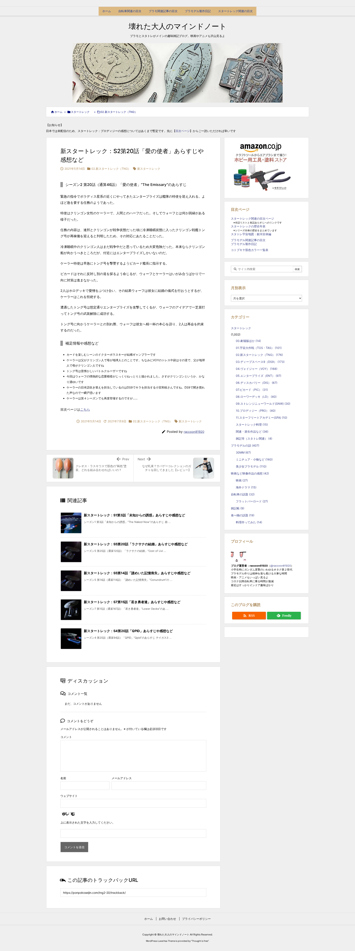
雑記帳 (237, 508)
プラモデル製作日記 (244, 244)
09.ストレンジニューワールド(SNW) (263, 403)
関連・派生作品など (252, 431)
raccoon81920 (194, 432)
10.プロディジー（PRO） (255, 410)
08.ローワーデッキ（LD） (256, 396)
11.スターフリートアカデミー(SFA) (261, 417)
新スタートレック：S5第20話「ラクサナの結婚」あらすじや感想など (136, 544)
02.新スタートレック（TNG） (119, 111)
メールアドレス (122, 778)
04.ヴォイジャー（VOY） (256, 368)
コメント (66, 737)
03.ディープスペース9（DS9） (260, 361)
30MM (243, 452)
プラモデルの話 (245, 445)
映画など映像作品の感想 (250, 473)
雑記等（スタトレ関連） (254, 438)
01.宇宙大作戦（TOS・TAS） (259, 347)
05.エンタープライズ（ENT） (258, 375)
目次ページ (182, 131)
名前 (63, 778)
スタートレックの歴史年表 (248, 226)
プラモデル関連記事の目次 (248, 240)
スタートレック (81, 111)
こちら (85, 409)
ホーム (58, 111)
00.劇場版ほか (248, 341)
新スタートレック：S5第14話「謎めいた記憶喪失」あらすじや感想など (137, 573)
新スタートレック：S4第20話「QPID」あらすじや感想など (128, 631)
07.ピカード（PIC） (252, 389)
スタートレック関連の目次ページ (252, 218)
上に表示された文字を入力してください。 (87, 822)
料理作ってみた (249, 522)
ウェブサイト (69, 795)
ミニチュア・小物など (254, 459)
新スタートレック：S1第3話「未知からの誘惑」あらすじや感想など (134, 515)
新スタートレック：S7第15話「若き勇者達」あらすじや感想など (132, 602)
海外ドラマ (246, 487)
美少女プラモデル (251, 466)
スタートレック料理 (252, 424)
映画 (242, 480)
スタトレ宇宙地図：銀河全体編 (251, 234)
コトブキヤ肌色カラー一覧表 (249, 250)
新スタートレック (148, 168)
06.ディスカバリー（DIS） (256, 382)
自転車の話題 (243, 494)
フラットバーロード (252, 501)
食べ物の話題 (242, 515)
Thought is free (200, 941)
